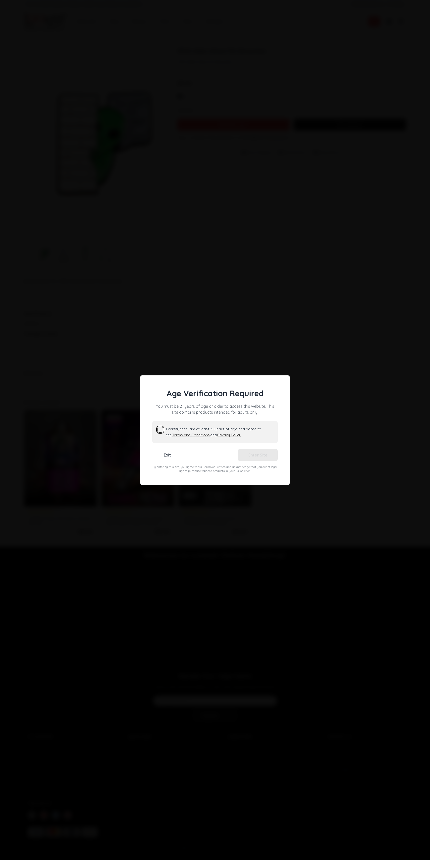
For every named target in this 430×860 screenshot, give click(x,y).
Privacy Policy (229, 435)
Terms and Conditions (191, 435)
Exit (167, 455)
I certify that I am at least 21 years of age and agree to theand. (213, 432)
